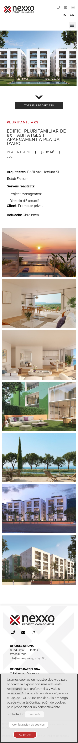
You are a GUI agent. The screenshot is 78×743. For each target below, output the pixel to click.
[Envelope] (66, 7)
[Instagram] (73, 7)
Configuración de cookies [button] (28, 724)
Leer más (34, 714)
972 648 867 (39, 658)
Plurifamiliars (22, 122)
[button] (72, 25)
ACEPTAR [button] (25, 734)
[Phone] (58, 7)
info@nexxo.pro (20, 658)
